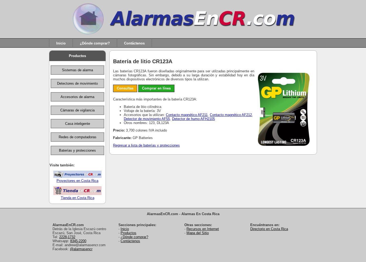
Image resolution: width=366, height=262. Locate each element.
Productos (77, 56)
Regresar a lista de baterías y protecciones (146, 145)
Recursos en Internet (202, 229)
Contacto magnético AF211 (187, 115)
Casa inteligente (77, 124)
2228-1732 (67, 237)
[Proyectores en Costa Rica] (77, 177)
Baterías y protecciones (77, 150)
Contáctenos (134, 43)
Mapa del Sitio (197, 233)
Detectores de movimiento (77, 83)
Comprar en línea (156, 88)
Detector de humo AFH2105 (193, 119)
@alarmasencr (81, 249)
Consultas (125, 88)
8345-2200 (78, 241)
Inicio (61, 43)
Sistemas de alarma (77, 70)
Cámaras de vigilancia (77, 110)
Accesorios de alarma (77, 97)
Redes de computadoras (77, 137)
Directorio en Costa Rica (269, 229)
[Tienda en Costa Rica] (77, 194)
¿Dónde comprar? (95, 43)
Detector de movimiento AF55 (147, 119)
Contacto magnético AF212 (231, 115)
